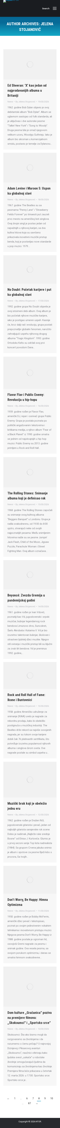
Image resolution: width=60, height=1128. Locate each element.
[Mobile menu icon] (55, 8)
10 (51, 1098)
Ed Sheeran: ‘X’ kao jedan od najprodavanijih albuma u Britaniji (27, 90)
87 (29, 1103)
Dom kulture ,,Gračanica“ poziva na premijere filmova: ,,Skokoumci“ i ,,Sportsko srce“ (30, 1018)
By (25, 101)
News (10, 101)
